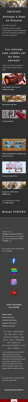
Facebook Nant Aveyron (9, 320)
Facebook (12, 234)
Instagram (6, 234)
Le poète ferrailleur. (8, 121)
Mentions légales (7, 314)
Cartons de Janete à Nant (9, 176)
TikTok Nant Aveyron (8, 326)
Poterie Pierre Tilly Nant (9, 104)
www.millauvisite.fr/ (8, 202)
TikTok (19, 234)
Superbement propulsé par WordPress (14, 389)
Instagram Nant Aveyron (9, 323)
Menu (14, 401)
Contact (9, 251)
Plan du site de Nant (8, 317)
